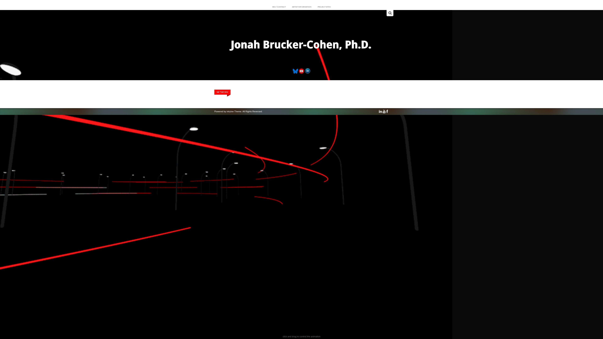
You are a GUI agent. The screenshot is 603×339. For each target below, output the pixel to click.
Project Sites (324, 7)
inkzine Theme (234, 111)
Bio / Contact (279, 7)
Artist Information (301, 7)
